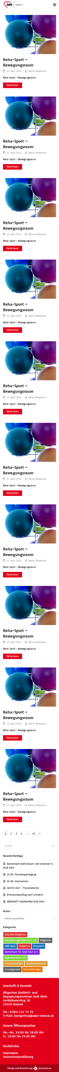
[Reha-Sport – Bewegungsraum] (29, 34)
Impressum (10, 1053)
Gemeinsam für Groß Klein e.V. (21, 952)
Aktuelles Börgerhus (15, 934)
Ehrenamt (38, 946)
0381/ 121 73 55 (21, 1012)
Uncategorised (12, 969)
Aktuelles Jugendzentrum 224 (21, 940)
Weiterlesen (12, 85)
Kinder (33, 957)
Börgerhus (24, 946)
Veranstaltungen (32, 969)
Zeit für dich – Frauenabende (23, 888)
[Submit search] (53, 846)
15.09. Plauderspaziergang (21, 874)
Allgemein (45, 940)
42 (34, 833)
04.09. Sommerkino (17, 881)
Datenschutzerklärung (18, 1057)
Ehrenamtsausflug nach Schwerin (25, 894)
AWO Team (10, 946)
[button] (54, 4)
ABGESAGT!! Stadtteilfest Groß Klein (26, 901)
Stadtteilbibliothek (36, 963)
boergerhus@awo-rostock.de (34, 1015)
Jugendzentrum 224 (15, 957)
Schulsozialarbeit (14, 963)
